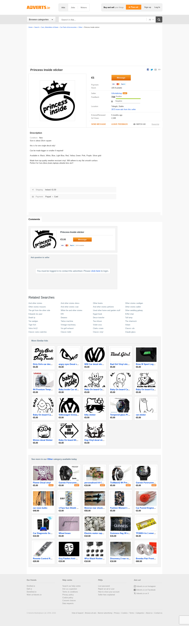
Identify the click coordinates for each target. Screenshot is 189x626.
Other (50, 459)
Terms (131, 613)
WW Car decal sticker (94, 364)
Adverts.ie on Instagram (146, 586)
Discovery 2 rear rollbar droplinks (126, 558)
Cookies (124, 613)
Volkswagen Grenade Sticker (72, 415)
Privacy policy (68, 595)
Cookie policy (67, 598)
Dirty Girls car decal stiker (45, 364)
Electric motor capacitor (96, 533)
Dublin (121, 106)
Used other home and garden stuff (106, 310)
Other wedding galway (134, 310)
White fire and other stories (71, 310)
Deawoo (64, 318)
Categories (140, 613)
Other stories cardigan (134, 303)
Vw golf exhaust (67, 328)
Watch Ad (141, 124)
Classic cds (130, 328)
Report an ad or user (106, 589)
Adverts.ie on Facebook (146, 590)
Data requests (68, 603)
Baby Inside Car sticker (70, 389)
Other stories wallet (133, 307)
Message (121, 78)
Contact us (158, 613)
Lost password (104, 586)
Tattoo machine (67, 321)
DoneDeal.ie (31, 592)
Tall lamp (128, 318)
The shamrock (131, 321)
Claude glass (130, 332)
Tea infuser (97, 321)
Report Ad (155, 124)
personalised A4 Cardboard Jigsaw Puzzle (104, 482)
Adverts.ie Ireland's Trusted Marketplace (41, 7)
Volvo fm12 (33, 328)
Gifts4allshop (116, 93)
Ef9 (62, 314)
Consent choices (69, 600)
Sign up (148, 7)
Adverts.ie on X (142, 593)
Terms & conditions (70, 592)
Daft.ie (29, 589)
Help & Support (77, 613)
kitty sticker (90, 415)
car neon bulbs (40, 508)
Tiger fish (32, 325)
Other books (98, 303)
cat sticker (141, 415)
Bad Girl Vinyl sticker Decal (123, 364)
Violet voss (97, 325)
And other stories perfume (103, 307)
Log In (157, 7)
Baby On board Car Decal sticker (100, 389)
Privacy (117, 613)
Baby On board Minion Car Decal (74, 440)
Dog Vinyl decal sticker (95, 440)
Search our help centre (71, 586)
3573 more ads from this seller (123, 109)
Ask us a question (69, 589)
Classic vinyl (98, 332)
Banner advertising (105, 613)
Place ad (135, 7)
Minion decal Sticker (43, 440)
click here (95, 271)
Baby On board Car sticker (149, 389)
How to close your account (108, 592)
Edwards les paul (35, 314)
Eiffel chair (129, 314)
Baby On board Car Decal (122, 389)
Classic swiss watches (38, 332)
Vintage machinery (68, 325)
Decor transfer (98, 318)
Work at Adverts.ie (34, 595)
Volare (127, 325)
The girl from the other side (39, 310)
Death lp (32, 318)
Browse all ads (90, 613)
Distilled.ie (31, 586)
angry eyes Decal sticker (70, 364)
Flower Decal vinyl (42, 482)
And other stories (35, 303)
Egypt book (97, 314)
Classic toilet (66, 332)
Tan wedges (33, 321)
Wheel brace (65, 533)
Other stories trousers (37, 307)
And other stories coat (69, 307)
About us (149, 613)
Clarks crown (98, 328)
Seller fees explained (106, 595)
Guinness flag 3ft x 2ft (120, 533)
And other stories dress (70, 303)
